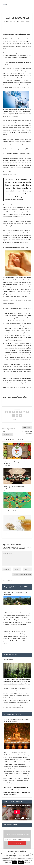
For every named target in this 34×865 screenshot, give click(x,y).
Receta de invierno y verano (12, 534)
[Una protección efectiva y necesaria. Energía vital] (17, 476)
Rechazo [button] (21, 862)
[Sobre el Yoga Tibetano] (17, 500)
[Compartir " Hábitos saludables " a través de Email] (17, 415)
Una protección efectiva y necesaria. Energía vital (15, 487)
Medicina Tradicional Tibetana (12, 21)
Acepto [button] (14, 862)
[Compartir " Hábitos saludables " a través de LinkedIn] (24, 412)
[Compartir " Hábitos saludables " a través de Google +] (13, 412)
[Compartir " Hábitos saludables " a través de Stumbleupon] (13, 415)
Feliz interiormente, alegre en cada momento (14, 462)
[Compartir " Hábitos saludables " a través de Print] (20, 415)
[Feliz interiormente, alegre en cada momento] (17, 451)
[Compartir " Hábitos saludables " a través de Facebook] (6, 412)
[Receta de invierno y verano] (17, 523)
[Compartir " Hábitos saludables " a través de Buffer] (27, 412)
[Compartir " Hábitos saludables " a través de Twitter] (10, 412)
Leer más (27, 862)
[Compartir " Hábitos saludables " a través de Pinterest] (20, 412)
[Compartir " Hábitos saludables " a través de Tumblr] (17, 412)
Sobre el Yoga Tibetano (10, 511)
